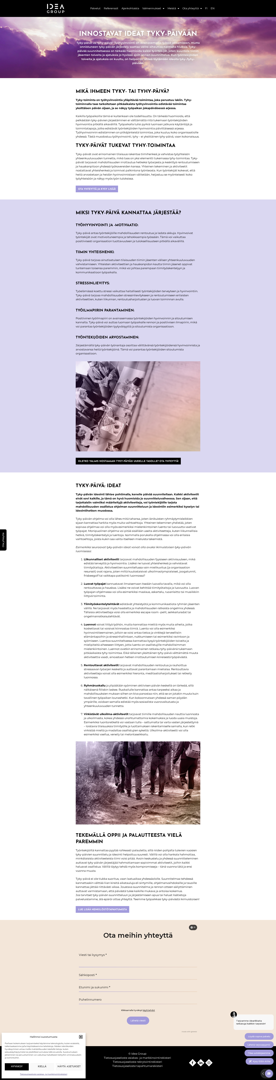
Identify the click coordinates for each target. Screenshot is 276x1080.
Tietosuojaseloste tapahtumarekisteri (137, 1066)
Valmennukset (151, 8)
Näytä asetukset (69, 1066)
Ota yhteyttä (190, 8)
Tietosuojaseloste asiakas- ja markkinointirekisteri (43, 1074)
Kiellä (42, 1066)
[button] (80, 1036)
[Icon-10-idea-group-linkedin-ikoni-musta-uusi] (200, 1062)
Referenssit (111, 8)
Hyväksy (17, 1066)
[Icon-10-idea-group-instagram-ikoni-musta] (209, 1062)
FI (206, 8)
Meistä (172, 8)
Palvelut (95, 8)
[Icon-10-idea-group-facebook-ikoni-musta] (192, 1062)
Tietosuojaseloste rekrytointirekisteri (137, 1061)
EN (213, 8)
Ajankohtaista (130, 8)
